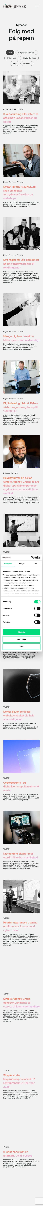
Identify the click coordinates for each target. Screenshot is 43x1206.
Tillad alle (21, 632)
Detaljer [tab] (22, 563)
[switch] (37, 608)
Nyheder (26, 63)
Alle (10, 52)
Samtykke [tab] (8, 563)
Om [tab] (35, 563)
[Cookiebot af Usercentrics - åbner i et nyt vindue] (30, 557)
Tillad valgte (21, 639)
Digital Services (29, 58)
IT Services (11, 58)
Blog (15, 63)
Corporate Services (26, 52)
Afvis (21, 646)
